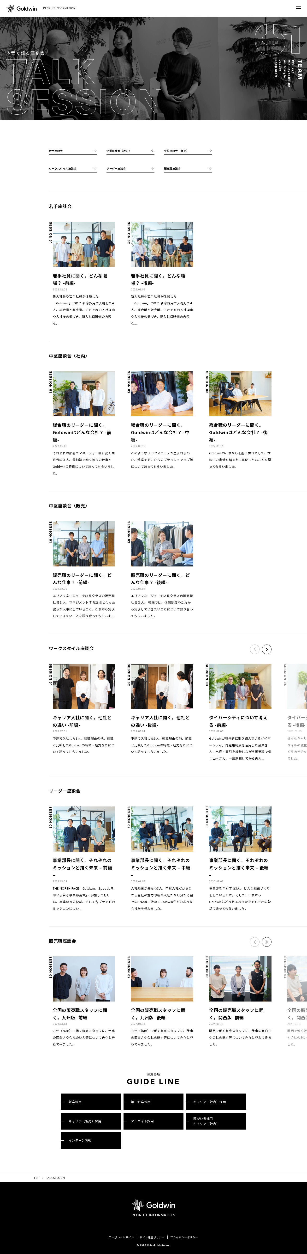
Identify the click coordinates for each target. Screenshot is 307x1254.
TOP (36, 1178)
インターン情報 (80, 1140)
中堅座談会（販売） (176, 151)
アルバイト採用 (142, 1121)
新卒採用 (75, 1102)
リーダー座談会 (116, 168)
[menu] (298, 8)
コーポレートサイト (121, 1237)
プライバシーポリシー (184, 1237)
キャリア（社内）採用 (209, 1102)
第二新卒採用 (141, 1102)
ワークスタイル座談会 (63, 168)
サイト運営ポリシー (152, 1237)
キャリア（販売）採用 (85, 1121)
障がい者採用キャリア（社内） (206, 1121)
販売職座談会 (172, 168)
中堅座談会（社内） (118, 151)
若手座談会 (56, 151)
